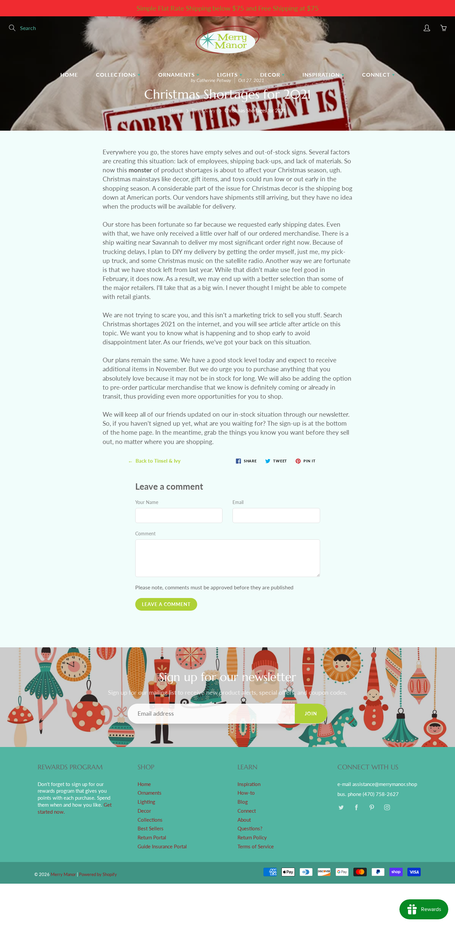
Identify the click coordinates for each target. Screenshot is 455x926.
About (244, 820)
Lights (228, 74)
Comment (145, 533)
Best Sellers (151, 828)
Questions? (249, 828)
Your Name (146, 502)
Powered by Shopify (98, 874)
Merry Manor (63, 874)
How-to (246, 793)
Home (69, 74)
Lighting (146, 802)
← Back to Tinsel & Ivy (154, 461)
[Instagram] (387, 807)
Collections (117, 74)
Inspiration (321, 74)
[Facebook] (356, 807)
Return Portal (152, 837)
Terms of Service (255, 846)
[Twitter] (341, 807)
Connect (377, 74)
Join (311, 713)
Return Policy (252, 837)
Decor (271, 74)
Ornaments (177, 74)
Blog (242, 802)
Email (237, 502)
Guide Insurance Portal (162, 846)
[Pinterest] (371, 807)
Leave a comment (166, 604)
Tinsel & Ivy (203, 110)
